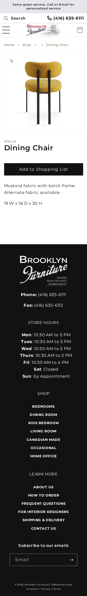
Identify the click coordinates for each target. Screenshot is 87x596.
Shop (26, 45)
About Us (43, 487)
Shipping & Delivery (43, 520)
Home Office (43, 456)
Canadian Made (43, 439)
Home (9, 45)
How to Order (43, 495)
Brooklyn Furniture (37, 584)
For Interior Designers (43, 512)
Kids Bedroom (43, 423)
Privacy (46, 589)
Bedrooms (43, 406)
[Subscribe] (71, 560)
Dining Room (43, 415)
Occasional (43, 448)
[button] (13, 18)
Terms (57, 589)
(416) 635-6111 (68, 18)
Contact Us (43, 528)
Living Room (43, 431)
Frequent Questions (44, 503)
